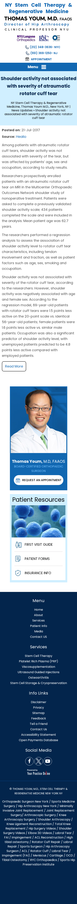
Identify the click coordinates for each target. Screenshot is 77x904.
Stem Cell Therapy (38, 656)
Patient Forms (37, 558)
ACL (24, 851)
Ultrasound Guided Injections (38, 672)
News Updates (22, 110)
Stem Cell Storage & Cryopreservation (38, 683)
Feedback (38, 718)
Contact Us (38, 729)
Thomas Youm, (38, 461)
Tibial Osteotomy (14, 860)
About (38, 615)
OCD (69, 855)
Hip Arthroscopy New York (37, 806)
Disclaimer (38, 702)
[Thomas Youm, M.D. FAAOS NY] (38, 23)
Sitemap (38, 713)
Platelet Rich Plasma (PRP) (38, 661)
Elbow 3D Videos (40, 833)
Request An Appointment (41, 480)
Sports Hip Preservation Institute (49, 862)
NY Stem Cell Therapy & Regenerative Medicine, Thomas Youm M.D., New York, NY (38, 105)
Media (38, 631)
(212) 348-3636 (41, 47)
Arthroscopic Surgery (40, 815)
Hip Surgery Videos (42, 828)
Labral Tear (60, 851)
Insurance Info (38, 573)
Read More (14, 366)
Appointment (41, 59)
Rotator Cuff (39, 851)
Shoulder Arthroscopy (54, 819)
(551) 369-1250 (40, 53)
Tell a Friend (38, 724)
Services (38, 620)
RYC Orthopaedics (43, 860)
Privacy (38, 707)
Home (38, 609)
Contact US (38, 637)
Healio (21, 136)
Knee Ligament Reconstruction (29, 824)
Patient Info (38, 626)
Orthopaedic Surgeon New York (25, 801)
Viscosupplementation (38, 667)
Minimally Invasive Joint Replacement (38, 808)
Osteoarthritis (38, 677)
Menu (33, 66)
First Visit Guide (39, 544)
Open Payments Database (38, 740)
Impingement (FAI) (16, 855)
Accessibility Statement (38, 735)
